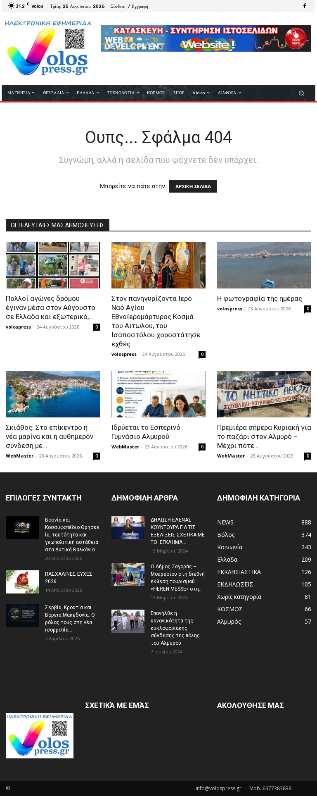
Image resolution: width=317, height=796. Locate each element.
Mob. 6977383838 (270, 788)
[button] (301, 93)
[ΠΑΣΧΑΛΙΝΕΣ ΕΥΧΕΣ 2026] (22, 581)
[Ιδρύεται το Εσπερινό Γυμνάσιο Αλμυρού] (158, 394)
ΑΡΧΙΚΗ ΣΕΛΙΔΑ (193, 186)
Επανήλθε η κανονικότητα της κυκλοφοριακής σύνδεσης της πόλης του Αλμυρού (175, 628)
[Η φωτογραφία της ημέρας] (264, 265)
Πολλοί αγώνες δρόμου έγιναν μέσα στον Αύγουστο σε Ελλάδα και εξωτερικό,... (50, 307)
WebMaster (19, 456)
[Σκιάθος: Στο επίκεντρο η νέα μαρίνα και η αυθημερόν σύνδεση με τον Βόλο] (53, 394)
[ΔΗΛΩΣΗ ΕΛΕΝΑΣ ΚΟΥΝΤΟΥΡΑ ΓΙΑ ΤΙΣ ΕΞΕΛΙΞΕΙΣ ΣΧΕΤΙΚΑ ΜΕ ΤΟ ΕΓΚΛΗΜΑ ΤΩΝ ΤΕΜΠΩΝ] (127, 527)
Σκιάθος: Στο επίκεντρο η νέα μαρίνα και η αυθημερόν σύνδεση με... (49, 436)
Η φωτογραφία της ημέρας (259, 298)
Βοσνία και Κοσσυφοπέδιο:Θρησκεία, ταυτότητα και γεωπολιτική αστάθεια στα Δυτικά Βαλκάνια (72, 535)
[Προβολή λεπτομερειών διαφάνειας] (206, 38)
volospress (18, 327)
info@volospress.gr (218, 788)
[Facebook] (305, 6)
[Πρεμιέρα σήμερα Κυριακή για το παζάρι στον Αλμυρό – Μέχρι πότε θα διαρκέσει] (264, 394)
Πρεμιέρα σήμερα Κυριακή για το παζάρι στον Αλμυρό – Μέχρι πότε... (264, 436)
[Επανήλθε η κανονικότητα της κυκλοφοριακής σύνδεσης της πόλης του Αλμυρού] (127, 621)
